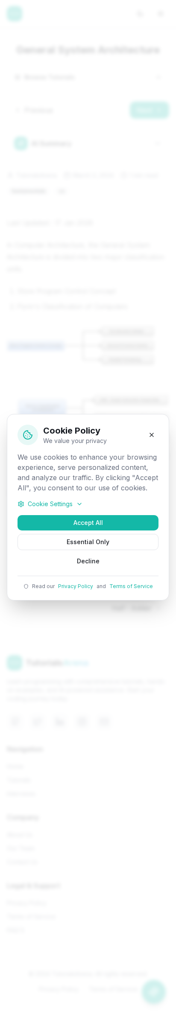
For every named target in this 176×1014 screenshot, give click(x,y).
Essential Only (88, 541)
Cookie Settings (50, 503)
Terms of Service (131, 586)
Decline (88, 561)
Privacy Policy (75, 586)
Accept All (88, 522)
